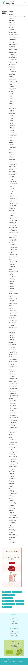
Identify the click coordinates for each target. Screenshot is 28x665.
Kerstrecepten (14, 619)
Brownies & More (14, 618)
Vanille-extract (14, 636)
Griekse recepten (17, 591)
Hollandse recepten (8, 600)
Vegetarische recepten (8, 603)
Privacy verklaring (16, 661)
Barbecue (14, 621)
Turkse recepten (7, 606)
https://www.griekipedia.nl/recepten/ (18, 16)
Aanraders (5, 661)
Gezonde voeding (14, 633)
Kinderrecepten (14, 623)
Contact (22, 661)
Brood (14, 625)
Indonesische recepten (8, 594)
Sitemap (14, 663)
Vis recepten (20, 603)
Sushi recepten (19, 600)
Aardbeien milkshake (14, 631)
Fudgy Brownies (14, 635)
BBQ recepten (6, 591)
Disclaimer (10, 661)
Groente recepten (7, 597)
